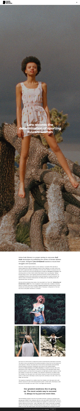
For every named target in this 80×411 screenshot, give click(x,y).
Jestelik (37, 134)
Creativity (40, 121)
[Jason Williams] (7, 2)
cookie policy (46, 409)
